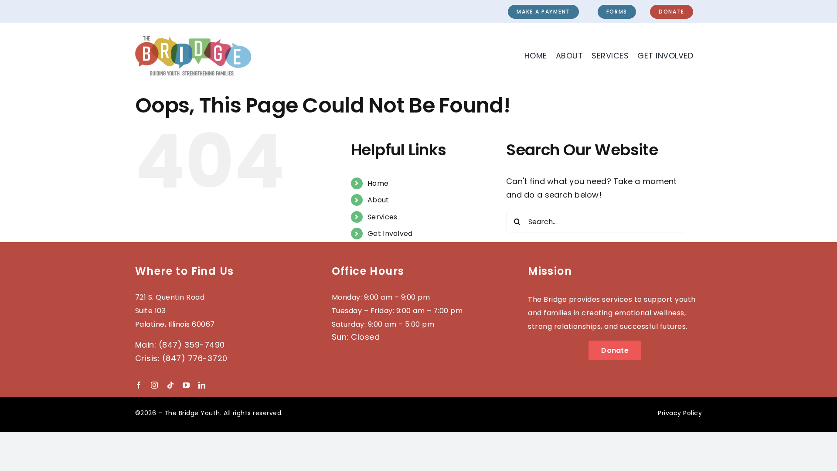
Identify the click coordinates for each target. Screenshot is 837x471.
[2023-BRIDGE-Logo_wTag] (193, 39)
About (378, 200)
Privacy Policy (680, 413)
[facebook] (138, 385)
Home (377, 183)
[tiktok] (170, 385)
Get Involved (389, 234)
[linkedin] (201, 385)
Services (382, 217)
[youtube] (186, 385)
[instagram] (154, 385)
